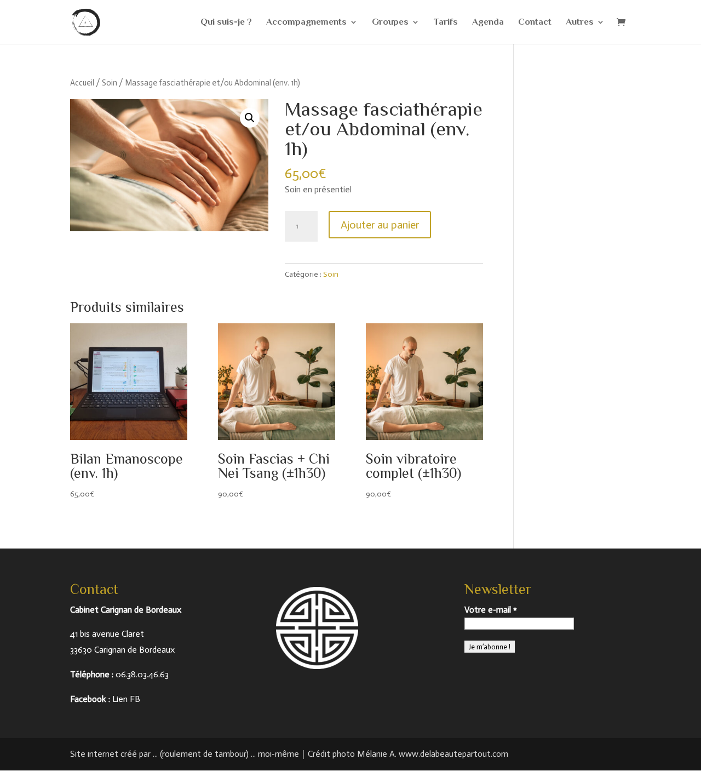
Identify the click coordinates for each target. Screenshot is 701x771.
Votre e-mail (490, 609)
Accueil (82, 83)
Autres (580, 22)
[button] (250, 118)
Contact (534, 22)
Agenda (488, 22)
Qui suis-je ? (226, 22)
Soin (109, 83)
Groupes (390, 22)
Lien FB (126, 699)
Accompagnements (306, 22)
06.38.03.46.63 (142, 674)
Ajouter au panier (380, 224)
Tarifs (446, 22)
